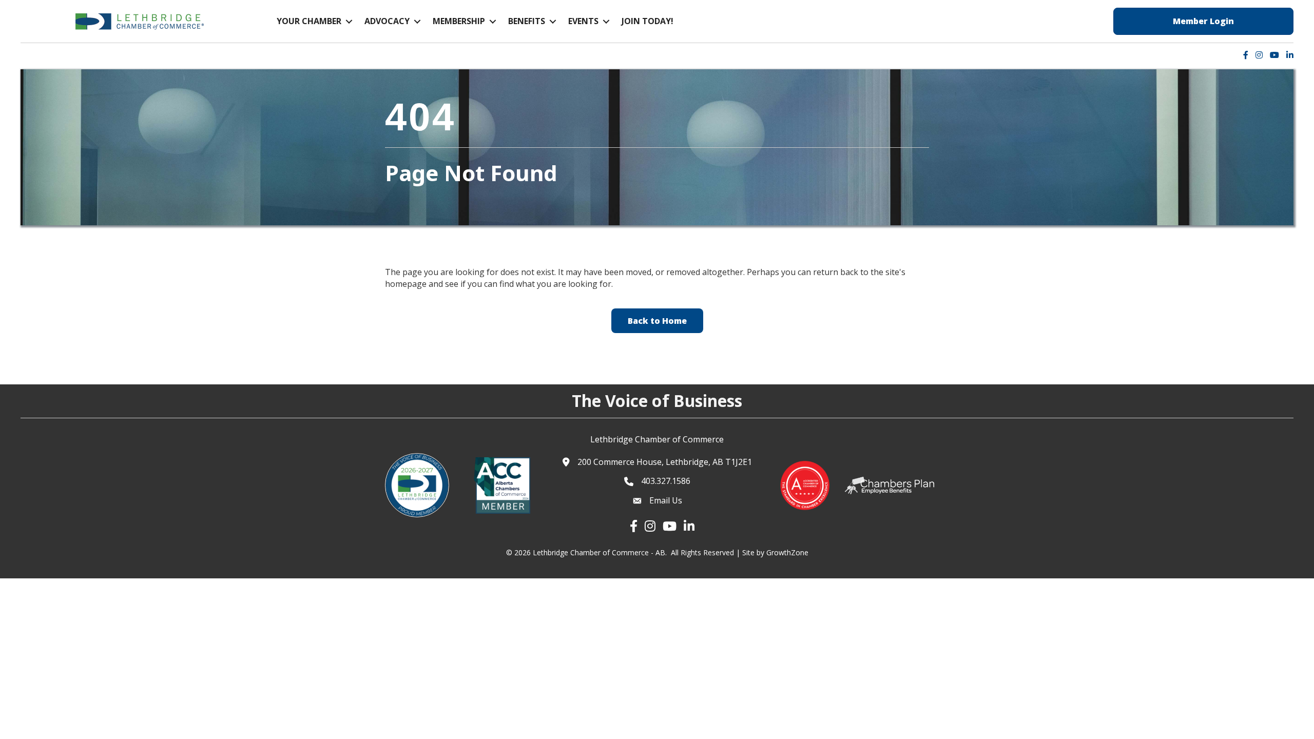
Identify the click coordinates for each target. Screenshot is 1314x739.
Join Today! (647, 21)
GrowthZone (787, 552)
